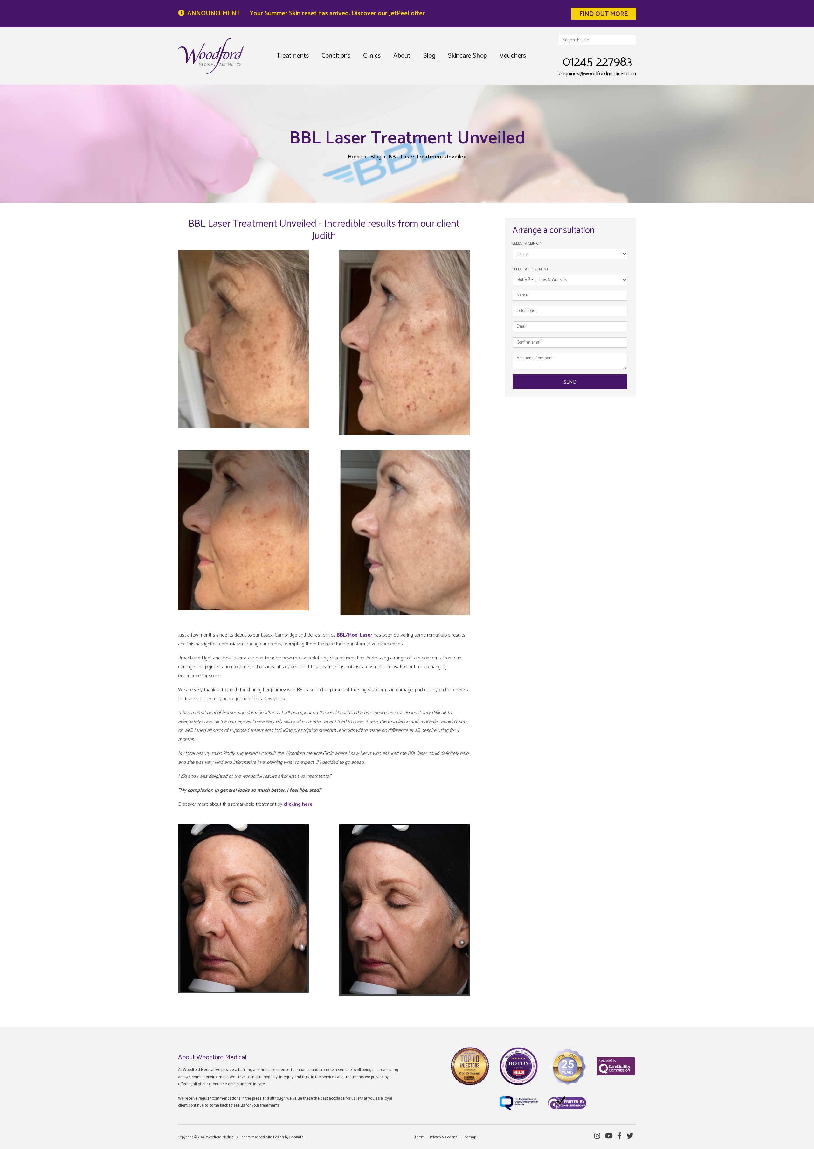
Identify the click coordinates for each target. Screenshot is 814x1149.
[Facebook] (619, 1136)
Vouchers (513, 55)
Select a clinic (527, 243)
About (401, 55)
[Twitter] (630, 1136)
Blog (429, 55)
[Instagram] (597, 1136)
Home (355, 157)
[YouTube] (608, 1136)
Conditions (335, 55)
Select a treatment (530, 269)
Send (569, 382)
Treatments (293, 55)
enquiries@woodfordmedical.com (597, 74)
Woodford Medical (211, 56)
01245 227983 (597, 62)
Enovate (296, 1137)
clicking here (298, 804)
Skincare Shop (467, 55)
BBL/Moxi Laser (354, 635)
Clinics (372, 55)
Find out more (603, 14)
